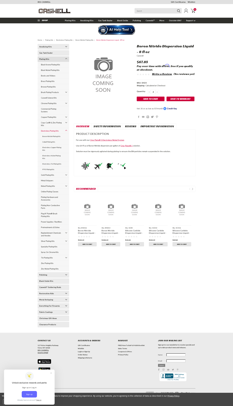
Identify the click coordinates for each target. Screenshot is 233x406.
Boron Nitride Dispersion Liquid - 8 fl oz (110, 40)
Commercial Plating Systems (48, 110)
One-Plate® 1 (127, 146)
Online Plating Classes (49, 192)
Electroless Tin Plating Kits (51, 164)
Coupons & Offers (125, 352)
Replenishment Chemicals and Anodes (51, 234)
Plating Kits (70, 20)
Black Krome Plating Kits (50, 65)
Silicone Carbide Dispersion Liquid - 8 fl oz (134, 232)
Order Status (83, 355)
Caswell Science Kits (49, 98)
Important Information (157, 126)
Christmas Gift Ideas (48, 318)
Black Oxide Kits (46, 281)
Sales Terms (122, 348)
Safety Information (107, 126)
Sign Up (87, 352)
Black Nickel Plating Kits (50, 70)
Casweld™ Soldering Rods (50, 287)
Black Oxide (122, 20)
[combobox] (158, 10)
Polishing (137, 20)
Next (192, 189)
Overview (82, 126)
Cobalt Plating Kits (48, 142)
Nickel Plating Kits (48, 186)
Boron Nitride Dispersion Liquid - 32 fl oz (110, 232)
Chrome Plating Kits (48, 103)
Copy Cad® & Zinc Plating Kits (51, 124)
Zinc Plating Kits (47, 263)
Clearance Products (47, 324)
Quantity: (141, 91)
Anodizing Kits (86, 20)
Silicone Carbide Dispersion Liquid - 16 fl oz (181, 232)
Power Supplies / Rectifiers (51, 222)
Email (160, 361)
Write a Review (162, 74)
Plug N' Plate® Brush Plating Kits (49, 215)
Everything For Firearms (49, 306)
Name (160, 355)
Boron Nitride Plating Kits (84, 40)
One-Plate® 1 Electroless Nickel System (107, 140)
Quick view (87, 209)
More (161, 20)
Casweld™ (150, 20)
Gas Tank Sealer (105, 20)
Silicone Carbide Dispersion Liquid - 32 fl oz (157, 232)
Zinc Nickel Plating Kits (50, 269)
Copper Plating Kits (48, 117)
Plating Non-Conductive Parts (50, 206)
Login (80, 352)
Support (190, 20)
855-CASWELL (44, 2)
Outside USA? (175, 20)
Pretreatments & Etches (50, 227)
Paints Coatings (46, 312)
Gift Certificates (178, 2)
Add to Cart (87, 244)
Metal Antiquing (46, 300)
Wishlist (191, 2)
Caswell (140, 56)
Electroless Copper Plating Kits (51, 148)
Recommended (86, 189)
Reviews (130, 126)
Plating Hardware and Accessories (49, 198)
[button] (116, 30)
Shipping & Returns (85, 358)
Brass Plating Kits (47, 81)
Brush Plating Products (50, 92)
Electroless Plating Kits (64, 40)
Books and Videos (48, 76)
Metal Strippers (47, 180)
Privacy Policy (123, 355)
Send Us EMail (43, 353)
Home (40, 40)
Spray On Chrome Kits (50, 252)
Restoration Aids (46, 293)
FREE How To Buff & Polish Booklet (131, 345)
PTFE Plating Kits (48, 169)
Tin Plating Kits (47, 258)
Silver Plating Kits (47, 241)
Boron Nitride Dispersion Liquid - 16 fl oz (86, 232)
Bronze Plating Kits (48, 87)
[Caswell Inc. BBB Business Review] (173, 377)
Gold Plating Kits (47, 175)
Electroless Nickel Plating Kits (51, 157)
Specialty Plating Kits (49, 247)
